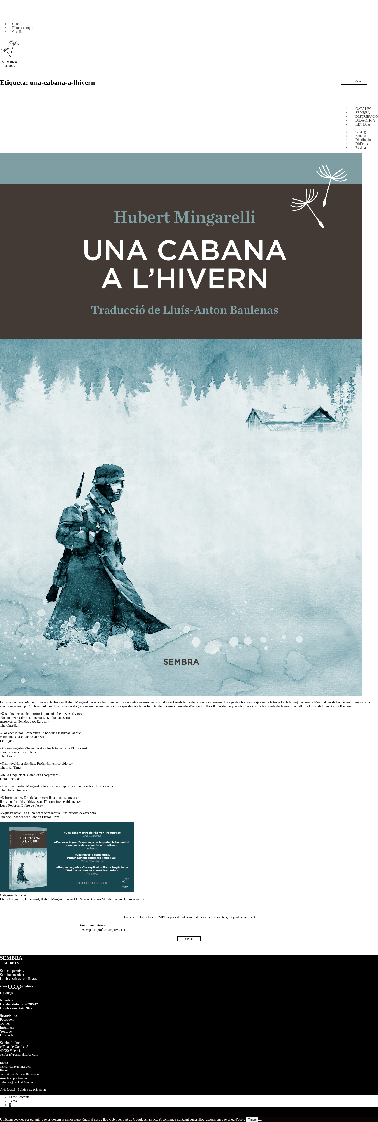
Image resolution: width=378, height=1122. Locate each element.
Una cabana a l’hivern (32, 702)
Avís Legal (7, 1089)
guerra (18, 899)
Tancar (252, 1119)
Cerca (13, 1101)
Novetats (6, 1000)
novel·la (72, 899)
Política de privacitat (32, 1089)
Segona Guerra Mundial (96, 899)
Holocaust (32, 899)
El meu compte (19, 1097)
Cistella (17, 31)
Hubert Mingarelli (77, 702)
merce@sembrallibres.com (15, 1066)
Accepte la (102, 930)
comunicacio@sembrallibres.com (19, 1074)
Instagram (7, 1027)
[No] (260, 1120)
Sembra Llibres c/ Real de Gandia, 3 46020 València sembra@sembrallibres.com (19, 1048)
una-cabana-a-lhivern (129, 899)
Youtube (6, 1031)
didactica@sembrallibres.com (17, 1082)
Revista (360, 147)
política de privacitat (111, 930)
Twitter (5, 1023)
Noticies (20, 895)
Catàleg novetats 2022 (16, 1008)
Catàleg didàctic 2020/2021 (20, 1004)
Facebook (7, 1019)
